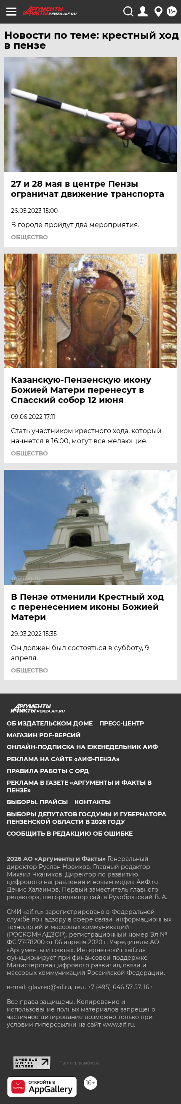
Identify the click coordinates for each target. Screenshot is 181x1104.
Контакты (93, 802)
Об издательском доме (50, 723)
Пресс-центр (121, 723)
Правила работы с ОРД (48, 771)
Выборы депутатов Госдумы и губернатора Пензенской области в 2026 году (86, 818)
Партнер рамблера (79, 1062)
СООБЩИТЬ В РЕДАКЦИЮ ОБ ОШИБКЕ (70, 833)
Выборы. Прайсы (37, 802)
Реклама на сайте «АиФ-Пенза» (63, 759)
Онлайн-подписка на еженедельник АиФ (82, 747)
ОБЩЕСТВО (29, 237)
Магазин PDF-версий (44, 735)
